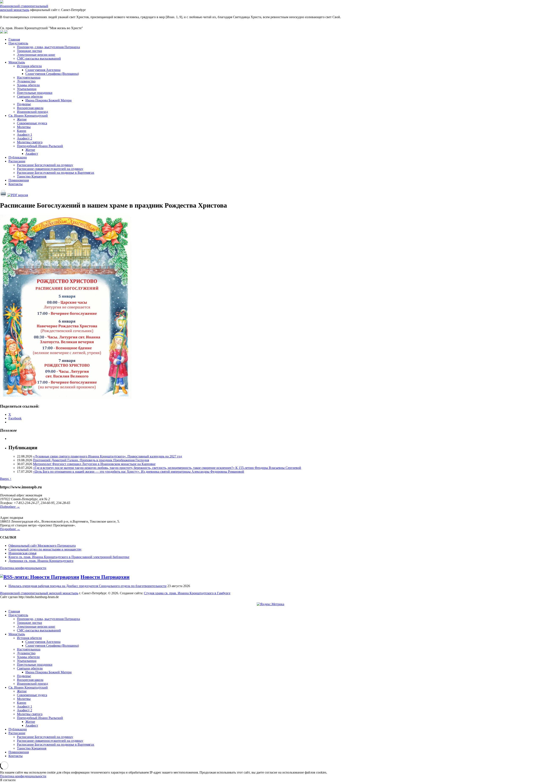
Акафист (31, 153)
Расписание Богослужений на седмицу (45, 165)
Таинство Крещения (31, 176)
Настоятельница (28, 77)
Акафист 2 (24, 138)
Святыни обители (30, 96)
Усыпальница (26, 89)
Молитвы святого (29, 142)
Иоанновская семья (22, 553)
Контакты (15, 184)
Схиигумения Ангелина (42, 70)
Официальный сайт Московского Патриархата (42, 545)
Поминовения (18, 180)
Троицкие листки (29, 51)
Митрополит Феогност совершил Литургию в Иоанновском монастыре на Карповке (94, 464)
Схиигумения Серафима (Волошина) (52, 73)
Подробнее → (10, 506)
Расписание (16, 161)
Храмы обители (28, 85)
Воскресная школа (30, 108)
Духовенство (26, 81)
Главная (14, 39)
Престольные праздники (34, 92)
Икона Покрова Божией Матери (48, 100)
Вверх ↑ (5, 479)
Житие (22, 119)
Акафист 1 (24, 134)
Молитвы (24, 127)
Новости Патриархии (105, 577)
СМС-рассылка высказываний (39, 58)
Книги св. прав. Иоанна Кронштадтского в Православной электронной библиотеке (68, 557)
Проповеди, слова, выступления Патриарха (48, 47)
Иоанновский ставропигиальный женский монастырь (24, 8)
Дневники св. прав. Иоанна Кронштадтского (40, 561)
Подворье (24, 104)
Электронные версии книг (36, 54)
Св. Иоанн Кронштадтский (28, 115)
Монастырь (16, 62)
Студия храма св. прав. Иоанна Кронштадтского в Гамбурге (187, 593)
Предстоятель (18, 43)
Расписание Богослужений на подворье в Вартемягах (55, 172)
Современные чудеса (32, 123)
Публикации (17, 157)
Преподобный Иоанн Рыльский (40, 146)
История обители (29, 66)
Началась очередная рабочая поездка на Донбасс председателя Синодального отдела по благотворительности (87, 586)
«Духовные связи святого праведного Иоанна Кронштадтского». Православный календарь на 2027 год (107, 456)
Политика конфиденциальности (23, 568)
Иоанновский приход (32, 112)
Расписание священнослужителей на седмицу (50, 169)
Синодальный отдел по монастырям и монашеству (45, 549)
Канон (21, 131)
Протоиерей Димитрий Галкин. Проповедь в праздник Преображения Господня (91, 460)
